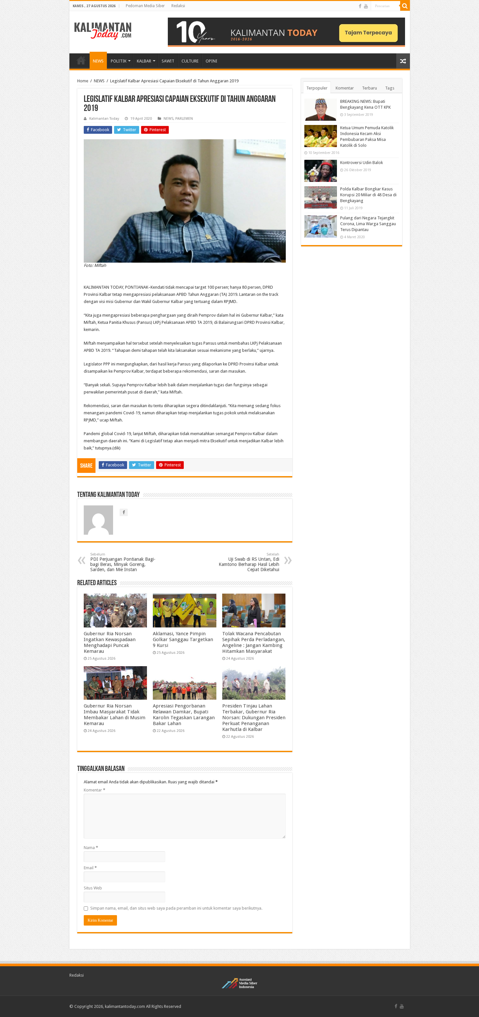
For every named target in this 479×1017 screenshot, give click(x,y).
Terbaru (369, 88)
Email (90, 867)
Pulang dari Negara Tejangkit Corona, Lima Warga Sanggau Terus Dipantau (368, 223)
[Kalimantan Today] (102, 30)
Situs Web (93, 888)
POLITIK (118, 61)
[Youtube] (366, 6)
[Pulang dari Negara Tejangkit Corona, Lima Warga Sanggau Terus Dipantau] (320, 226)
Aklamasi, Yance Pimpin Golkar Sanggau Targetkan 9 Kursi (183, 639)
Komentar (94, 790)
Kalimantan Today (104, 119)
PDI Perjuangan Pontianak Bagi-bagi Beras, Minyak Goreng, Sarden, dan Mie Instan (122, 562)
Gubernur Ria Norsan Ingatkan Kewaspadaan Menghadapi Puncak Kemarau (110, 642)
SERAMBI (81, 60)
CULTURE (189, 61)
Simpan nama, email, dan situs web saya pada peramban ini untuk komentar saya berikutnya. (176, 908)
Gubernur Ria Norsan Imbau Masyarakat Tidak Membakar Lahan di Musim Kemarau (114, 714)
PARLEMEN (184, 119)
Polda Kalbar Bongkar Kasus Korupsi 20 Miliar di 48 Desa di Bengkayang (368, 194)
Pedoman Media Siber (145, 6)
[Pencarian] (405, 6)
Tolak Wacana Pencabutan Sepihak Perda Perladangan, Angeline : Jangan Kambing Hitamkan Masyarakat (253, 642)
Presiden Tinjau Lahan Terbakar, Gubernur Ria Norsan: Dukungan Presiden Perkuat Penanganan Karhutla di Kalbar (253, 717)
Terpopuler (316, 88)
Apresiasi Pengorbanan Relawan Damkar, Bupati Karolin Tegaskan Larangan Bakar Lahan (184, 714)
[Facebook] (360, 6)
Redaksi (178, 6)
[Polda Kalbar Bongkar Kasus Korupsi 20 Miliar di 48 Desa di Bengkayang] (320, 197)
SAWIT (168, 61)
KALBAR (144, 61)
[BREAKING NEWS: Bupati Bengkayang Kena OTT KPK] (320, 110)
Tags (389, 88)
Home (82, 80)
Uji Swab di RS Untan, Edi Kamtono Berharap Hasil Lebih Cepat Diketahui (249, 562)
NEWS (98, 61)
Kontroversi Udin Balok (361, 162)
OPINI (211, 61)
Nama (91, 847)
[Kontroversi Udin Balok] (320, 171)
